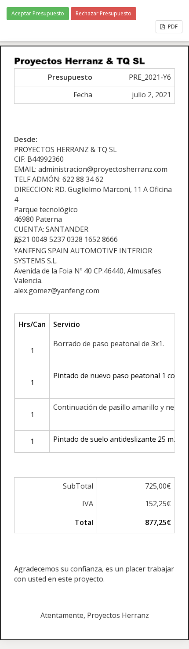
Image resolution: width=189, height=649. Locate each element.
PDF (172, 26)
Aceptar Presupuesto (37, 13)
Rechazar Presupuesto (103, 13)
